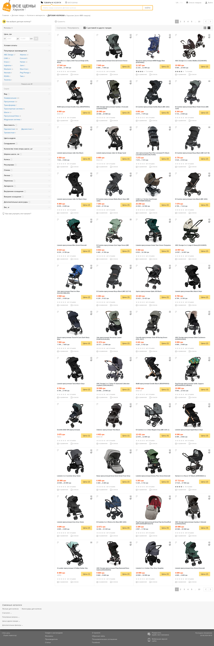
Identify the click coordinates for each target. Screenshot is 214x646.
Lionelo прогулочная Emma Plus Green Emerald (153, 476)
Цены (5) (165, 113)
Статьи (48, 642)
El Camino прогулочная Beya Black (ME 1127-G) (113, 291)
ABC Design (9, 55)
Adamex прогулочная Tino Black (108, 430)
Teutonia (8, 80)
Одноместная (11, 129)
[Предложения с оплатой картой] (130, 35)
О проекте (96, 633)
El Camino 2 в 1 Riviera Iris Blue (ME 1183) (111, 522)
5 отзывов (149, 71)
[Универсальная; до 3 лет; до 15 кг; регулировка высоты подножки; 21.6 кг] (192, 230)
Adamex (24, 55)
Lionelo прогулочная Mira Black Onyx (188, 291)
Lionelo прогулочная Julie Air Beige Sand (111, 153)
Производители (51, 639)
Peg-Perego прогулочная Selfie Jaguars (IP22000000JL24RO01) (189, 384)
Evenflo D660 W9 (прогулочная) (68, 430)
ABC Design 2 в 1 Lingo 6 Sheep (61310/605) (190, 245)
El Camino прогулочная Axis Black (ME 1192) (191, 199)
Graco (7, 62)
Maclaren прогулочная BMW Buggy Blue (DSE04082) (150, 61)
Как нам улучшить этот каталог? (18, 214)
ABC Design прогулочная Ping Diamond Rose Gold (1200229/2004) (112, 569)
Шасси (7, 112)
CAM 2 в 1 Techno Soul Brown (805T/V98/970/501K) (146, 200)
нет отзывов (71, 71)
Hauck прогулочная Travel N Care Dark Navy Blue (73, 338)
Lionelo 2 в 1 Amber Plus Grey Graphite (150, 568)
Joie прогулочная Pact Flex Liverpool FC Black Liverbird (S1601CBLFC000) (152, 154)
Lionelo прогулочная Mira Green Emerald (71, 245)
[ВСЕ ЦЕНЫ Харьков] (6, 11)
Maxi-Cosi (24, 69)
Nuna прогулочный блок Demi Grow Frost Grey (113, 476)
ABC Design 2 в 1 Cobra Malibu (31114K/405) (191, 61)
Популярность (73, 28)
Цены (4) (165, 251)
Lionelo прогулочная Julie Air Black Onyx (72, 199)
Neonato (8, 73)
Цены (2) (126, 67)
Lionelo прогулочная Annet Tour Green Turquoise (153, 245)
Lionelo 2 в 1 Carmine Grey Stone (69, 476)
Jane (22, 65)
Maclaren (8, 69)
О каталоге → (7, 613)
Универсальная (11, 98)
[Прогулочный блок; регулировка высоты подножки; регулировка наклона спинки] (114, 461)
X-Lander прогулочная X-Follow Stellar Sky (72, 568)
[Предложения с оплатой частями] (130, 37)
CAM (7, 58)
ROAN (7, 76)
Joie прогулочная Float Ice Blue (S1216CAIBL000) (68, 292)
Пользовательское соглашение (104, 639)
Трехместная (10, 133)
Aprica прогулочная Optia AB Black (148, 291)
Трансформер (10, 105)
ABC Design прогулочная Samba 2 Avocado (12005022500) (112, 107)
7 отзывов (188, 71)
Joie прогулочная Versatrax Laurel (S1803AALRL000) (108, 338)
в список (75, 74)
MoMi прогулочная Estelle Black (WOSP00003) (152, 384)
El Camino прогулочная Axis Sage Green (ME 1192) (112, 246)
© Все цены (6, 633)
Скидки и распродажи (54, 633)
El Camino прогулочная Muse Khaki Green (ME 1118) (192, 107)
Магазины (49, 636)
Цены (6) (126, 528)
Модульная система (13, 119)
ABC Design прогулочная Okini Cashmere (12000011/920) (190, 338)
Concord (24, 58)
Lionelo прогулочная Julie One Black (70, 153)
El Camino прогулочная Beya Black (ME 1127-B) (192, 153)
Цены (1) (86, 113)
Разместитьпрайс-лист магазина (160, 634)
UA (177, 3)
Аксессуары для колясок (31, 609)
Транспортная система (14, 109)
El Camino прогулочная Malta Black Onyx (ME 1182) (112, 200)
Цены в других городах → (11, 621)
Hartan (23, 62)
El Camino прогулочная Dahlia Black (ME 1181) (152, 107)
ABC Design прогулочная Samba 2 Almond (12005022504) (190, 523)
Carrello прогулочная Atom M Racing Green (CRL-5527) (151, 338)
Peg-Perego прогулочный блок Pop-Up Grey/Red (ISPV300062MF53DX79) (153, 523)
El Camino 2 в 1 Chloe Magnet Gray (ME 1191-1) (152, 430)
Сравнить (61, 22)
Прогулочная (10, 102)
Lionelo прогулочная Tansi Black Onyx (71, 384)
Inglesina (8, 65)
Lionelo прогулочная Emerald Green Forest (111, 61)
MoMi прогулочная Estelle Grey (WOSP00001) (73, 107)
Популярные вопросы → (11, 617)
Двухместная (27, 129)
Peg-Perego (25, 73)
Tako (22, 76)
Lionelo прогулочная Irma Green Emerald (190, 568)
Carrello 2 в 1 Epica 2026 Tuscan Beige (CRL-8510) (73, 61)
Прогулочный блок (12, 116)
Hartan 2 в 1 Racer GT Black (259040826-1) (190, 476)
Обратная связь (98, 636)
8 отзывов (188, 487)
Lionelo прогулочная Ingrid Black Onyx (189, 430)
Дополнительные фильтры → (12, 625)
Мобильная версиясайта (159, 640)
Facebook (96, 642)
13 (199, 22)
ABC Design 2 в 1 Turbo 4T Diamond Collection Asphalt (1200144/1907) (112, 384)
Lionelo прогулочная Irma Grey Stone (70, 522)
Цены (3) (86, 67)
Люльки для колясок (10, 609)
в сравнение (63, 74)
